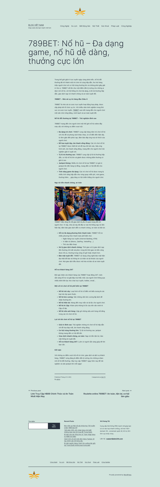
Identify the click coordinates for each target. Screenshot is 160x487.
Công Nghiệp (126, 26)
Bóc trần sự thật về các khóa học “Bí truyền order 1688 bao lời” (79, 427)
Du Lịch (74, 26)
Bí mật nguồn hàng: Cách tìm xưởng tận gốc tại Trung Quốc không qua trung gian (80, 444)
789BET (76, 110)
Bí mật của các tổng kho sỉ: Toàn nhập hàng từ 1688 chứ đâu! (79, 435)
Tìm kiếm (31, 421)
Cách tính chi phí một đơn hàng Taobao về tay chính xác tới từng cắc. (79, 440)
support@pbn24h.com (114, 439)
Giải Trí (103, 377)
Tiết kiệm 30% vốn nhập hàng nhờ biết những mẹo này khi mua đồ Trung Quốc (78, 431)
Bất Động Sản (85, 26)
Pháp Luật (115, 26)
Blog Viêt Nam (36, 25)
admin (58, 379)
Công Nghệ (64, 26)
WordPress (127, 475)
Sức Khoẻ (105, 26)
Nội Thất (95, 26)
